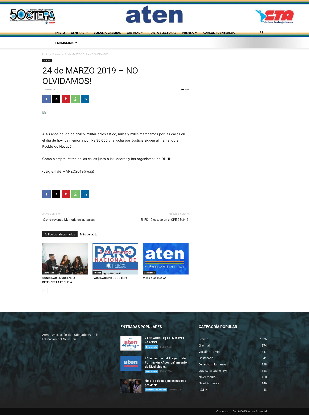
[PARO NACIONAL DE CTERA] (115, 258)
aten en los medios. (155, 278)
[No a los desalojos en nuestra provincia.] (130, 386)
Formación (64, 43)
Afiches (97, 272)
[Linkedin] (85, 99)
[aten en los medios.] (166, 258)
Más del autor (89, 234)
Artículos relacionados (60, 234)
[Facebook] (46, 99)
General (77, 33)
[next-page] (51, 290)
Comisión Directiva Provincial (250, 411)
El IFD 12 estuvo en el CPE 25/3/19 (165, 220)
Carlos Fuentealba (219, 33)
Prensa (188, 33)
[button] (262, 33)
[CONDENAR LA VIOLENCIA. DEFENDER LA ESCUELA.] (65, 258)
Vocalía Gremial (107, 33)
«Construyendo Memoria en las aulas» (68, 220)
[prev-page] (45, 290)
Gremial (133, 33)
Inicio (60, 33)
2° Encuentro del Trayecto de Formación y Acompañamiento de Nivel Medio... (166, 362)
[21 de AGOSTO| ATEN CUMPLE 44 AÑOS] (130, 343)
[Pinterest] (66, 99)
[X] (56, 99)
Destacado (49, 272)
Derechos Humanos (156, 389)
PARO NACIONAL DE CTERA (109, 278)
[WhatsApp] (75, 99)
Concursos (222, 411)
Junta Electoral (162, 33)
